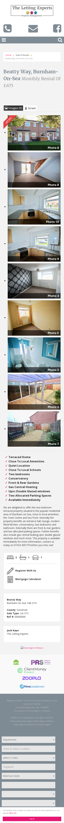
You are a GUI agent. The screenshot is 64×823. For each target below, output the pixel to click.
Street (31, 108)
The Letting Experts (17, 633)
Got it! (32, 819)
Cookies (46, 710)
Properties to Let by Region (27, 710)
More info (13, 813)
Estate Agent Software (44, 721)
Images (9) (15, 108)
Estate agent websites (23, 724)
